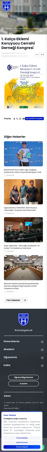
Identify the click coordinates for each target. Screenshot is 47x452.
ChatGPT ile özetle (35, 118)
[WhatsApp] (20, 118)
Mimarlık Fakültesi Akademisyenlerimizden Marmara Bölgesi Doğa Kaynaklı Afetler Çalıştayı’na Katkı (21, 286)
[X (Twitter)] (17, 118)
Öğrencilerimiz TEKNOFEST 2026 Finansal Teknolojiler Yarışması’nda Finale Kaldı (20, 209)
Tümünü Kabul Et (22, 447)
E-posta (23, 383)
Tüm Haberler (13, 300)
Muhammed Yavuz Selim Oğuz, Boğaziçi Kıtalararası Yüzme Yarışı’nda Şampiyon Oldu (22, 171)
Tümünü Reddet (22, 438)
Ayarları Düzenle (22, 442)
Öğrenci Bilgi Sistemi (23, 377)
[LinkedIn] (23, 118)
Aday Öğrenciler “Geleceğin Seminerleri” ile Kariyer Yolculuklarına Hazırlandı (21, 247)
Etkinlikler (9, 28)
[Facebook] (14, 118)
